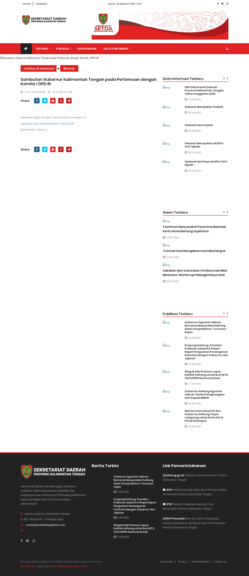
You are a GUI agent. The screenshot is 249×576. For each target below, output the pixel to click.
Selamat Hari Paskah (199, 125)
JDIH (168, 490)
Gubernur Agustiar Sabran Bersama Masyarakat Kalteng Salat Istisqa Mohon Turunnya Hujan (205, 327)
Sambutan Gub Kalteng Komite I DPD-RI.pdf (47, 123)
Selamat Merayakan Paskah (204, 107)
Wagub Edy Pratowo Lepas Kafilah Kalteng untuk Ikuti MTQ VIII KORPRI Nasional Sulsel (206, 375)
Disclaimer (167, 561)
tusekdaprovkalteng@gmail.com (45, 525)
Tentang (42, 49)
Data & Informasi (116, 49)
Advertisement (200, 561)
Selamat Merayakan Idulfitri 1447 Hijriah (204, 145)
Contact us (220, 561)
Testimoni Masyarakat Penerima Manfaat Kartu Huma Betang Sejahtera (194, 229)
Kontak (27, 3)
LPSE (168, 504)
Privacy (182, 561)
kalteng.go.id (174, 475)
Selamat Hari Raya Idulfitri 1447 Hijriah (206, 163)
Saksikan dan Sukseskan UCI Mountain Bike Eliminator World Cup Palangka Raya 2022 (195, 272)
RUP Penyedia (175, 518)
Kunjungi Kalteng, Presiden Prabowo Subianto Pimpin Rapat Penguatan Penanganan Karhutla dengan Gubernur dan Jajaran (206, 352)
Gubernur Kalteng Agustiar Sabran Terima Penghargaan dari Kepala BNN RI (205, 394)
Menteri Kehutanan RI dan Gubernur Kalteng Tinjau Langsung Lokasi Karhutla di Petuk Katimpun (204, 415)
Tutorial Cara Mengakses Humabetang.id (194, 251)
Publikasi (62, 49)
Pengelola (41, 3)
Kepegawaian (86, 49)
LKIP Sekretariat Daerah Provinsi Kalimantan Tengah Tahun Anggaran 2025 (204, 90)
